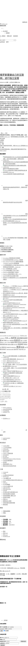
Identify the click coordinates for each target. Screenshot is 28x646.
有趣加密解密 (6, 511)
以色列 (9, 338)
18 (5, 396)
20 (8, 396)
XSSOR (5, 490)
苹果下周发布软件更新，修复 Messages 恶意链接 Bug (14, 145)
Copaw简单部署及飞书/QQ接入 (11, 270)
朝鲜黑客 (9, 344)
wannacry (2, 338)
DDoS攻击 (4, 335)
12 (6, 394)
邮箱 (1, 639)
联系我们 (8, 565)
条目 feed (5, 533)
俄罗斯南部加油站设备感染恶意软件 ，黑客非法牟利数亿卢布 (15, 187)
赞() (1, 133)
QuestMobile (6, 410)
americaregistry (6, 438)
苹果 (25, 347)
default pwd (6, 476)
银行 (17, 349)
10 (3, 394)
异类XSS (5, 499)
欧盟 (12, 344)
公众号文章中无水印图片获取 (11, 276)
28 (9, 398)
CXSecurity (6, 449)
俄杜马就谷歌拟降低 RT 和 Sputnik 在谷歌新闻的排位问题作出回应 (15, 215)
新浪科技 (6, 125)
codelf (4, 473)
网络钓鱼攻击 (13, 347)
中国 (6, 338)
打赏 (5, 133)
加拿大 (8, 340)
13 (8, 394)
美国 (18, 347)
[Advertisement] (14, 57)
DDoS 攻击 (9, 335)
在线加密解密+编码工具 (9, 495)
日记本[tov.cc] (6, 418)
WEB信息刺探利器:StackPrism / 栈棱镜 (13, 259)
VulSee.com (23, 335)
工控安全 (8, 342)
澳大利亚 (15, 344)
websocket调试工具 (8, 486)
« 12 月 (2, 401)
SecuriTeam (6, 457)
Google (14, 335)
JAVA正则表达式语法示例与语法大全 (13, 480)
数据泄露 (2, 344)
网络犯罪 (9, 347)
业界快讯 (2, 42)
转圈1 (4, 513)
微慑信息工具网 (7, 501)
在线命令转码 (6, 497)
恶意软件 (19, 342)
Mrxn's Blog (6, 451)
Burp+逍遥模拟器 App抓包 (10, 268)
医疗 (22, 340)
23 (2, 398)
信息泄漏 (20, 338)
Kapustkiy (17, 335)
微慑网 (8, 33)
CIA (1, 335)
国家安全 (2, 342)
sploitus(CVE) (6, 412)
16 (2, 396)
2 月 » (5, 401)
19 (6, 396)
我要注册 (9, 36)
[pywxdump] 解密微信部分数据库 (11, 258)
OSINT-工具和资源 (8, 453)
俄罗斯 (2, 142)
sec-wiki (5, 456)
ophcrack (5, 482)
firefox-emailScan (7, 407)
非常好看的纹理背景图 (9, 502)
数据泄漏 (24, 342)
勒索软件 (17, 340)
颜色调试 (5, 504)
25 (5, 398)
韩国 (20, 349)
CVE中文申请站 (7, 447)
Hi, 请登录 (2, 36)
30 (2, 399)
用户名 (2, 637)
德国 (15, 342)
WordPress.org (6, 536)
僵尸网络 (4, 340)
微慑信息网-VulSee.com (13, 568)
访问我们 (3, 565)
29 (0, 399)
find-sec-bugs (6, 450)
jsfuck (4, 481)
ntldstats (5, 439)
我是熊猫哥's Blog (7, 464)
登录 (4, 531)
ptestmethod (6, 454)
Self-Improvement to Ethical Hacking (12, 458)
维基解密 (20, 344)
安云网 (5, 462)
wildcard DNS (6, 487)
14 (9, 394)
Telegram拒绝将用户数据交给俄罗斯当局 (13, 174)
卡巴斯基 (25, 340)
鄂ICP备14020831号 (5, 571)
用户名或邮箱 (3, 627)
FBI (12, 335)
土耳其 (5, 342)
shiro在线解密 (6, 484)
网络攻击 (4, 347)
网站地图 (22, 568)
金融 (15, 349)
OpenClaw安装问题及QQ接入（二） (12, 274)
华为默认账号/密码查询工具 (10, 492)
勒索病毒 (12, 340)
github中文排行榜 (7, 409)
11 (5, 394)
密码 (6, 629)
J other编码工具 (7, 478)
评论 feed (5, 535)
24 (3, 398)
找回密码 (15, 36)
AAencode (5, 472)
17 (3, 396)
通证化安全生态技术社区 (9, 466)
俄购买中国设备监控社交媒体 (11, 168)
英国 (22, 347)
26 (6, 398)
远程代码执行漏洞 (10, 349)
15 (0, 396)
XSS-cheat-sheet (7, 489)
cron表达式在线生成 (8, 475)
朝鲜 (6, 344)
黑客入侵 (23, 349)
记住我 (7, 630)
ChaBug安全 (6, 445)
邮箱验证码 (3, 641)
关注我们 (5, 31)
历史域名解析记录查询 (9, 494)
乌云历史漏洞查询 (8, 460)
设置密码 (2, 643)
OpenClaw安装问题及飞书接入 (11, 272)
